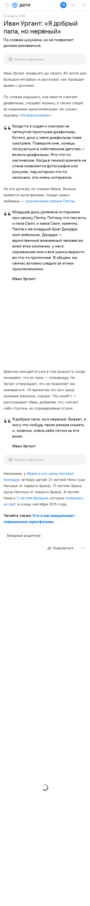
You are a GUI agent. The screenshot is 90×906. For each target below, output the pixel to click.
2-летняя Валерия (32, 498)
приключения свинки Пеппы (49, 201)
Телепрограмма (34, 115)
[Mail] (14, 5)
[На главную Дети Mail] (23, 5)
